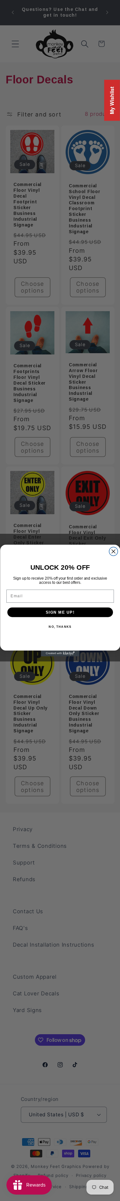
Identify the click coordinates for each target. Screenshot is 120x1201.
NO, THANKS (60, 627)
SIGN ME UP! (60, 612)
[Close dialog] (113, 551)
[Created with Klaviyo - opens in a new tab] (60, 653)
